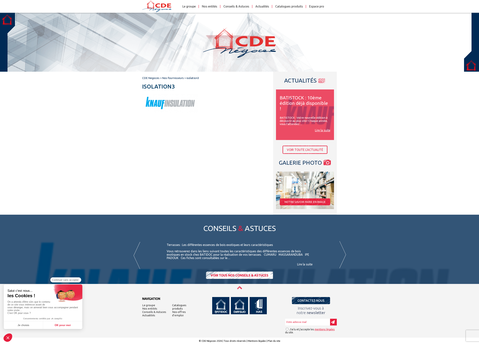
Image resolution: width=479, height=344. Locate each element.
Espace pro (316, 6)
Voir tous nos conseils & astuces (239, 275)
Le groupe (189, 6)
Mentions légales (257, 341)
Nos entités (209, 6)
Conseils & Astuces (236, 6)
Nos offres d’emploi (179, 313)
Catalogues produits (289, 6)
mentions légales (325, 329)
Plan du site (274, 341)
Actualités (262, 6)
